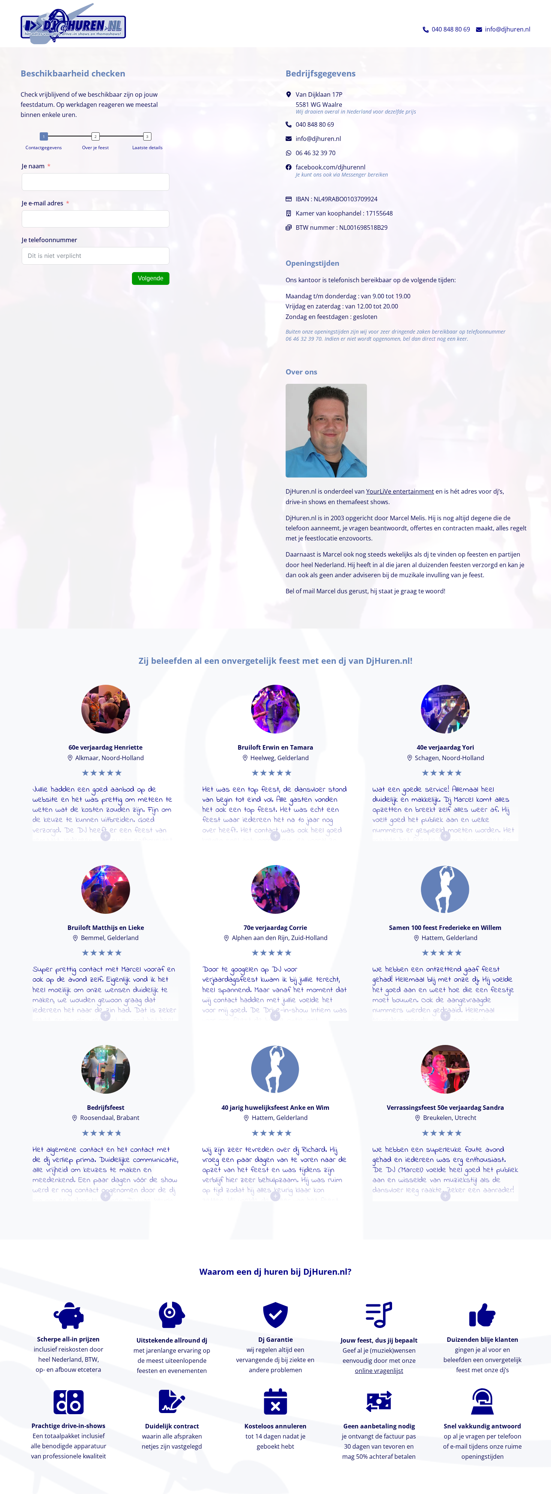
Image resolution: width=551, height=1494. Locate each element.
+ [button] (105, 836)
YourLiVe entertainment (400, 491)
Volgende (150, 278)
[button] (426, 30)
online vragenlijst (379, 1371)
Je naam (33, 166)
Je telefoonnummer (49, 240)
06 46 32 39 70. (304, 338)
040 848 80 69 (451, 29)
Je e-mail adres (42, 203)
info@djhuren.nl (507, 29)
